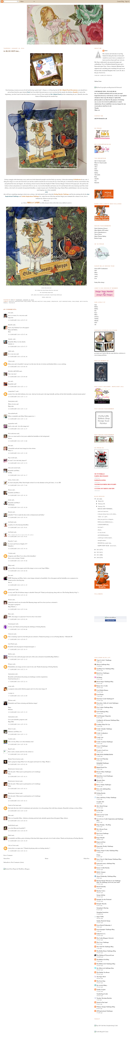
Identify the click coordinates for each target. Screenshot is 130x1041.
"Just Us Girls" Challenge (104, 660)
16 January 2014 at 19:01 (17, 527)
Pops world (11, 458)
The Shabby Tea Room (103, 972)
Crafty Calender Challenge (104, 729)
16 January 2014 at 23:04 (17, 609)
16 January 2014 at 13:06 (17, 441)
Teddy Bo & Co (101, 934)
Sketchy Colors (101, 891)
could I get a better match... (105, 538)
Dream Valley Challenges (104, 772)
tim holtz (12, 302)
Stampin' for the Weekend (104, 899)
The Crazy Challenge (103, 942)
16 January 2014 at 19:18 (17, 548)
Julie (9, 815)
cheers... (100, 530)
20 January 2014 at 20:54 (17, 821)
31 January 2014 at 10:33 (17, 851)
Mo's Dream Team (102, 829)
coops (9, 686)
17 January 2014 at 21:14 (17, 669)
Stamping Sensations (102, 912)
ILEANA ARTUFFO (13, 371)
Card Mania (100, 694)
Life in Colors (12, 845)
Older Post (86, 858)
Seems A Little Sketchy (103, 868)
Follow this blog (110, 620)
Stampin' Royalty (102, 904)
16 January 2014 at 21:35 (17, 585)
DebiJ (9, 835)
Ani (9, 381)
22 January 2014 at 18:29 (17, 841)
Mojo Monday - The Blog (104, 825)
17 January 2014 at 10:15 (17, 649)
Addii (9, 351)
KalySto (10, 325)
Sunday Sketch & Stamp (103, 921)
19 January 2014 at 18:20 (17, 744)
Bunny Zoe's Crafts (102, 686)
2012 (98, 552)
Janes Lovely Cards (102, 815)
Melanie (10, 700)
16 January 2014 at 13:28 (17, 453)
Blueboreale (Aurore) (14, 769)
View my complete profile (103, 75)
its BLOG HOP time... (103, 524)
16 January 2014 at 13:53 (17, 463)
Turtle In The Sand (13, 805)
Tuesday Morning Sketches (104, 998)
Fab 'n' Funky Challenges (104, 784)
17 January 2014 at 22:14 (17, 681)
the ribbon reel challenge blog (105, 968)
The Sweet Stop (101, 981)
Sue (9, 445)
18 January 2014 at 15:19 (17, 712)
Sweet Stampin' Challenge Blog (105, 929)
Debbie (10, 654)
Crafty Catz (100, 737)
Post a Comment (8, 855)
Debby (96, 173)
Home (46, 858)
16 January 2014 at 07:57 (17, 346)
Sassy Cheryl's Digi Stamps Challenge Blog (109, 859)
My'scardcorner (12, 433)
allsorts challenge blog (103, 664)
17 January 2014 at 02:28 (17, 619)
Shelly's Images (101, 872)
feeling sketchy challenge (41, 301)
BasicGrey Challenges (103, 673)
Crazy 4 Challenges (102, 746)
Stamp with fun (101, 895)
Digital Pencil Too (102, 767)
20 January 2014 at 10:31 (17, 776)
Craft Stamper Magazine (104, 716)
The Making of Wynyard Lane (105, 955)
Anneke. (10, 339)
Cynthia (10, 739)
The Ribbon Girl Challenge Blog (106, 964)
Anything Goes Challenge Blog (105, 669)
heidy (9, 500)
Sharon (10, 599)
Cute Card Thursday (102, 759)
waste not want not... (103, 511)
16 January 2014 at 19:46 (17, 561)
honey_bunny (12, 480)
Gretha (96, 171)
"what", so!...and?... (103, 517)
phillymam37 (12, 589)
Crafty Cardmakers (102, 733)
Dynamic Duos (101, 780)
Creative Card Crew (102, 750)
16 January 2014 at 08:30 (17, 356)
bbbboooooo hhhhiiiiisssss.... (106, 522)
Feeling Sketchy (101, 793)
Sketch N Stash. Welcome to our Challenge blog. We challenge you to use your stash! (109, 881)
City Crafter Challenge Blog (105, 707)
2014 (98, 499)
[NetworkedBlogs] (110, 617)
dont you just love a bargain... (106, 519)
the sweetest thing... (102, 985)
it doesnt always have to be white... (107, 514)
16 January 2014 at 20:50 (17, 571)
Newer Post (7, 858)
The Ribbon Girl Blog (103, 959)
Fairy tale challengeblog (103, 789)
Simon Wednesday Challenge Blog (106, 876)
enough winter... (102, 540)
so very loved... (102, 532)
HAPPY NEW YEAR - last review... (107, 546)
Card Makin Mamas (102, 690)
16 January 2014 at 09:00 (17, 377)
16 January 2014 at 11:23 (17, 409)
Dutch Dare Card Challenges (105, 776)
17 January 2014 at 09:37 (17, 639)
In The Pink (100, 810)
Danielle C (11, 541)
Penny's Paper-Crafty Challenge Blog (107, 850)
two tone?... (101, 527)
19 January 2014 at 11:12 (17, 734)
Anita (96, 276)
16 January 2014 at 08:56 (17, 366)
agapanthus (11, 423)
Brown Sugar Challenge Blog (105, 681)
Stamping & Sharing (102, 908)
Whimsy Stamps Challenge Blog (106, 1007)
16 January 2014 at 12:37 (17, 429)
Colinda (10, 553)
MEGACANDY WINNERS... (105, 509)
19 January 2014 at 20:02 (17, 754)
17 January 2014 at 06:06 (17, 629)
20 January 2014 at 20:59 (17, 831)
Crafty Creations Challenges (105, 742)
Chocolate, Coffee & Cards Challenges (107, 703)
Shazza (10, 490)
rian (9, 313)
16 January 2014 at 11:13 (17, 386)
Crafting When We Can (103, 724)
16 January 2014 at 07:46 (17, 334)
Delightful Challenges (103, 763)
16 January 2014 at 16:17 (17, 475)
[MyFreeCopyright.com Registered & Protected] (108, 87)
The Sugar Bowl (101, 977)
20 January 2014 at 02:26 (17, 764)
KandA (10, 749)
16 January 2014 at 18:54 (17, 517)
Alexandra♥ (11, 413)
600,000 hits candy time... (105, 543)
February (100, 504)
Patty (9, 614)
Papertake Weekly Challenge (105, 846)
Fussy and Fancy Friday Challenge (106, 797)
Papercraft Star (101, 842)
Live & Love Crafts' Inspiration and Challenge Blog (110, 819)
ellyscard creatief (12, 468)
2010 (98, 557)
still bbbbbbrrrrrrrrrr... (103, 535)
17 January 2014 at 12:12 (17, 659)
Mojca (10, 565)
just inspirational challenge (69, 301)
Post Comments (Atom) (17, 862)
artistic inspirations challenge (20, 301)
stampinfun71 (12, 391)
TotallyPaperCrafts (102, 994)
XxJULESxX (11, 825)
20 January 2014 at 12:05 (17, 811)
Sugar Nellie (100, 916)
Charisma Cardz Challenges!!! (105, 699)
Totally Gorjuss (101, 989)
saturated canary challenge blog (106, 863)
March (100, 501)
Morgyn (10, 664)
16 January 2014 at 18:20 (17, 507)
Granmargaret (12, 624)
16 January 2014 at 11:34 (17, 419)
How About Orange (102, 806)
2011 (98, 555)
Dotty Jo (10, 729)
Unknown (11, 634)
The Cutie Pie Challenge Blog (105, 946)
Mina (106, 50)
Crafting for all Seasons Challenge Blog (108, 720)
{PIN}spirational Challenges (105, 1011)
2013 (98, 549)
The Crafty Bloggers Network (105, 938)
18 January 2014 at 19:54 (17, 724)
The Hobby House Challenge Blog (106, 951)
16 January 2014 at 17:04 (17, 485)
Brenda (10, 512)
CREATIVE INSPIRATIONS (105, 754)
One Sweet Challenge (103, 833)
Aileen (10, 361)
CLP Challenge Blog (102, 711)
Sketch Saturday (101, 886)
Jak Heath (11, 522)
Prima (98, 855)
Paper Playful (100, 838)
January (100, 506)
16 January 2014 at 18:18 (17, 495)
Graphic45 (54, 301)
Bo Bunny (99, 677)
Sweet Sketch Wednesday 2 (104, 925)
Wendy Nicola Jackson (14, 759)
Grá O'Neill (11, 644)
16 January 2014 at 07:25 (17, 320)
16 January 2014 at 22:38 (17, 595)
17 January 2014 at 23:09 (17, 696)
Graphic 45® (100, 802)
